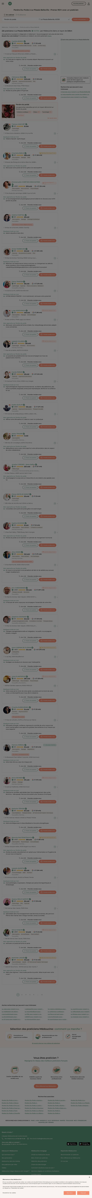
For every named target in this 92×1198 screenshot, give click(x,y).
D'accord (83, 1193)
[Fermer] (89, 1177)
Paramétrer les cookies (9, 1192)
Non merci (70, 1193)
